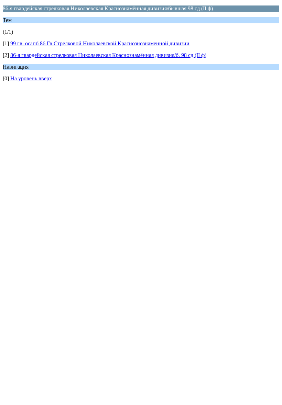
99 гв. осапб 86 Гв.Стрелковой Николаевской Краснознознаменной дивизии (99, 43)
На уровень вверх (31, 78)
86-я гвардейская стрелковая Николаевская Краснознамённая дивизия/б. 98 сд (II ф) (108, 55)
